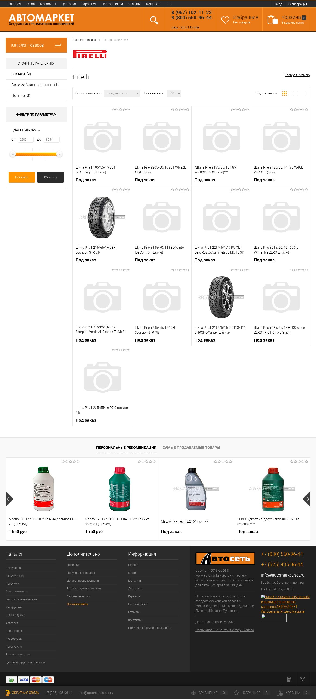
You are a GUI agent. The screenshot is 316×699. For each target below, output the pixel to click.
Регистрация (297, 4)
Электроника (15, 631)
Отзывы (134, 4)
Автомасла (13, 568)
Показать (21, 177)
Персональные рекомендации (126, 447)
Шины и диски (15, 615)
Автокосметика (16, 591)
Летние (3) (20, 95)
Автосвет (12, 623)
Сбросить (50, 177)
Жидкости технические (21, 599)
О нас (31, 4)
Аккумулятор (15, 575)
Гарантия (89, 4)
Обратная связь (25, 693)
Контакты (153, 4)
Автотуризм (14, 646)
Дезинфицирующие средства (26, 662)
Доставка (69, 4)
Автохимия (13, 583)
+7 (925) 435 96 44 (58, 693)
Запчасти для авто (18, 654)
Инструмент (14, 607)
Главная (15, 4)
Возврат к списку (297, 75)
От (13, 139)
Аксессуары (14, 638)
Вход (278, 4)
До (39, 139)
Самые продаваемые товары (191, 447)
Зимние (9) (21, 74)
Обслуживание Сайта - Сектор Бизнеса (224, 630)
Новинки (73, 565)
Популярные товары (81, 572)
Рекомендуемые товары (84, 588)
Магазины (48, 4)
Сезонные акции (78, 596)
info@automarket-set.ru (282, 575)
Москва (194, 27)
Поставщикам (112, 4)
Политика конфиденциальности (149, 628)
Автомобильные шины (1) (35, 84)
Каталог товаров (27, 45)
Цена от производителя (83, 580)
